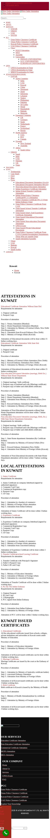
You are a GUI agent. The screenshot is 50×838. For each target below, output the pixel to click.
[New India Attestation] (10, 11)
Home (16, 270)
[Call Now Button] (5, 833)
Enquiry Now (6, 9)
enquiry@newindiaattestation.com (19, 3)
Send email (2, 835)
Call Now (2, 812)
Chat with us (2, 823)
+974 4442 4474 (12, 5)
